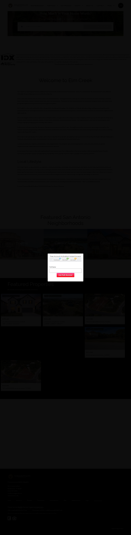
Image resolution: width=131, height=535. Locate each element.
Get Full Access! (66, 275)
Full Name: (52, 267)
